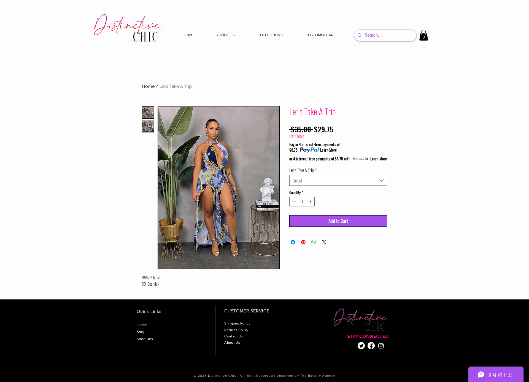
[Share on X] (324, 242)
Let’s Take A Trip (303, 170)
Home (148, 86)
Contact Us (234, 336)
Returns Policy (237, 330)
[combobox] (338, 180)
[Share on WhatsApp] (314, 242)
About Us (232, 342)
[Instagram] (381, 345)
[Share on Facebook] (293, 242)
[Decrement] (293, 201)
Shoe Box (145, 339)
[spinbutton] (302, 201)
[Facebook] (371, 345)
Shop (141, 331)
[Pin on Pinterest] (303, 242)
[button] (270, 35)
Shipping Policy (237, 323)
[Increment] (310, 201)
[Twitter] (361, 345)
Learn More (328, 150)
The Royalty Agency (318, 376)
